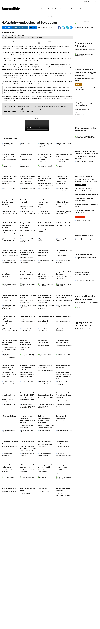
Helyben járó (43, 10)
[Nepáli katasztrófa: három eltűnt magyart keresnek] (86, 60)
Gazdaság (63, 8)
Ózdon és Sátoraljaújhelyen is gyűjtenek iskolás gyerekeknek (44, 419)
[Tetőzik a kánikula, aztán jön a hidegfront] (28, 457)
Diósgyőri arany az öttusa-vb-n (84, 44)
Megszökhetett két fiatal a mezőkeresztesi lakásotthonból (46, 319)
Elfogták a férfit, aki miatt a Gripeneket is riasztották (83, 190)
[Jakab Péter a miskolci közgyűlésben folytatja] (10, 147)
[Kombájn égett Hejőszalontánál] (46, 333)
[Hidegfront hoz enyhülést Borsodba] (64, 264)
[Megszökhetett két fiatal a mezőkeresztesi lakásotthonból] (46, 309)
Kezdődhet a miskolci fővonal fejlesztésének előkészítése (27, 252)
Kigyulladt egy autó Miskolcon (26, 156)
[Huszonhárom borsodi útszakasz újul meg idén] (10, 243)
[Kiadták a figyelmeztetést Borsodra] (64, 243)
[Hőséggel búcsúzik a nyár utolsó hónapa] (10, 434)
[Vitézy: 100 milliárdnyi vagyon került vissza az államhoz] (86, 93)
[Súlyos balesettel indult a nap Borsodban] (64, 288)
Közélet (68, 8)
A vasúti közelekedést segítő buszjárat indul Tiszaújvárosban (9, 319)
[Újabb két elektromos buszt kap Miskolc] (28, 192)
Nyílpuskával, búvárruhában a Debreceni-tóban (25, 342)
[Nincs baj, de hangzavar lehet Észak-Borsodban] (64, 309)
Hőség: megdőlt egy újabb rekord (28, 489)
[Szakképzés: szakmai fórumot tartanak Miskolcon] (10, 192)
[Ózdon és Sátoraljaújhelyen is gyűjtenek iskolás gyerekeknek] (46, 408)
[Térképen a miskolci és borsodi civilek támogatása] (28, 215)
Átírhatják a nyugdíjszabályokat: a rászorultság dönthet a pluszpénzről (86, 152)
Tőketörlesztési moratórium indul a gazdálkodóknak (86, 129)
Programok (74, 8)
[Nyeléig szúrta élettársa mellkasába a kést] (10, 169)
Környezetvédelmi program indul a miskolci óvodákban (45, 178)
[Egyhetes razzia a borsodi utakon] (46, 243)
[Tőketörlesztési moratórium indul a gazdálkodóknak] (86, 118)
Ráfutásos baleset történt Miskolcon (62, 177)
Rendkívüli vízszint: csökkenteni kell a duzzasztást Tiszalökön (9, 368)
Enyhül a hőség (42, 488)
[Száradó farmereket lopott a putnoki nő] (64, 333)
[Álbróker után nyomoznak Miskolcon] (64, 147)
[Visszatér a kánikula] (46, 434)
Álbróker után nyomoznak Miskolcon (64, 156)
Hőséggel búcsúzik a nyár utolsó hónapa (10, 443)
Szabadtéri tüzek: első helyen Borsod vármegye (46, 224)
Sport (81, 8)
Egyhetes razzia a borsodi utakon (43, 251)
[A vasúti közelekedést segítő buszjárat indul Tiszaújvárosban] (10, 309)
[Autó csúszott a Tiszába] (10, 408)
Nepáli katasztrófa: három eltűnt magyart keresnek (85, 73)
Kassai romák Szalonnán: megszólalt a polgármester (10, 274)
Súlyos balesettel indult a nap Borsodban (64, 296)
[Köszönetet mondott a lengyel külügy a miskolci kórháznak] (46, 147)
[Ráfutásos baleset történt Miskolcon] (64, 169)
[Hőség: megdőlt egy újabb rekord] (28, 481)
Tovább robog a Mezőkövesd (84, 235)
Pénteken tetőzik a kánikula (62, 443)
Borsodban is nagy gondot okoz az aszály (27, 273)
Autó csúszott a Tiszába (9, 416)
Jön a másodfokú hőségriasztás (7, 466)
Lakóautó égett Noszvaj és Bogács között (27, 318)
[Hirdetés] (50, 43)
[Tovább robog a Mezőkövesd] (86, 226)
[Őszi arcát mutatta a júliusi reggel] (46, 264)
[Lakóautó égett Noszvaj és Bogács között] (28, 309)
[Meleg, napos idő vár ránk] (10, 481)
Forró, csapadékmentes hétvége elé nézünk (45, 466)
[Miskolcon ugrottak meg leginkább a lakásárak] (28, 169)
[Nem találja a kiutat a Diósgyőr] (86, 244)
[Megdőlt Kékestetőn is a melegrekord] (64, 481)
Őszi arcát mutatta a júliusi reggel (44, 273)
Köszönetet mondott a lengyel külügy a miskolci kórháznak (45, 157)
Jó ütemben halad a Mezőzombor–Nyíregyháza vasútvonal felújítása (27, 419)
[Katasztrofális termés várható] (28, 434)
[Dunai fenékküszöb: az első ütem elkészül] (86, 286)
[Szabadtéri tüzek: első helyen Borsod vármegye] (46, 215)
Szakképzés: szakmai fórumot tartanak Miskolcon (8, 202)
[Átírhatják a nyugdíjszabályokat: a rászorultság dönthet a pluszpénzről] (86, 142)
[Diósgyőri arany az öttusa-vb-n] (86, 33)
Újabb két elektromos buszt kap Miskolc (26, 201)
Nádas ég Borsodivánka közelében (9, 296)
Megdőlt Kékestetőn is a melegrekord (63, 489)
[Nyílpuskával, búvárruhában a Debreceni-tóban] (28, 333)
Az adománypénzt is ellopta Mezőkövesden (45, 296)
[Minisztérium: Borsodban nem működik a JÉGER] (64, 215)
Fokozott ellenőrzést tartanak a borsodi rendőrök (44, 202)
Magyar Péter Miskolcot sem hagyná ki (45, 366)
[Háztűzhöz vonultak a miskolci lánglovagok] (64, 192)
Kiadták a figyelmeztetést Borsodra (64, 251)
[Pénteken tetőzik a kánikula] (64, 434)
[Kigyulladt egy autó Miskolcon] (28, 147)
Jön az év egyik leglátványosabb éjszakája (61, 467)
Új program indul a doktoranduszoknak (85, 324)
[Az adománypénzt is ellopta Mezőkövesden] (46, 288)
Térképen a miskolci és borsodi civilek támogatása (27, 225)
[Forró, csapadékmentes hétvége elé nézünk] (46, 457)
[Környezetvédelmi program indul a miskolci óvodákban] (46, 169)
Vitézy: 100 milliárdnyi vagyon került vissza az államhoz (86, 104)
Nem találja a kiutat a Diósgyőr (84, 254)
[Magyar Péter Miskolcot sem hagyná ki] (46, 358)
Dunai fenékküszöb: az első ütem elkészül (86, 297)
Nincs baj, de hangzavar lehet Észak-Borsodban (63, 318)
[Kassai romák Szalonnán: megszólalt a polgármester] (10, 264)
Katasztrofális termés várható (27, 443)
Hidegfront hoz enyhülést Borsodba (64, 273)
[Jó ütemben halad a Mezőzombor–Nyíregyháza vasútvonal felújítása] (28, 408)
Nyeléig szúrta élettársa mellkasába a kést (9, 177)
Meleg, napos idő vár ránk (10, 488)
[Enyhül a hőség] (46, 481)
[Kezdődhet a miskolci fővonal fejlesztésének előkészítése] (28, 243)
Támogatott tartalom (87, 10)
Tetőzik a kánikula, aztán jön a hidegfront (27, 466)
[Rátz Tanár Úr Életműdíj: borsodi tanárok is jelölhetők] (10, 215)
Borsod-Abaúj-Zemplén (51, 10)
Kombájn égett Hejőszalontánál (43, 341)
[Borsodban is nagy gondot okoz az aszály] (28, 264)
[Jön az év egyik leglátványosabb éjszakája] (64, 457)
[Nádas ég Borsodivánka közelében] (10, 288)
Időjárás (33, 27)
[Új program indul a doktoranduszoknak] (86, 313)
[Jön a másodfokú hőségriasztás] (10, 457)
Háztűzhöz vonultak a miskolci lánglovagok (63, 201)
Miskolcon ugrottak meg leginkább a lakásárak (27, 177)
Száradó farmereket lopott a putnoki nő (62, 341)
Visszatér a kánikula (44, 441)
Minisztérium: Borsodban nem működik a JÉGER (64, 224)
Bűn (78, 8)
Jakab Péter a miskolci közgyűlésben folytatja (9, 156)
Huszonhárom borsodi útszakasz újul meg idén (9, 251)
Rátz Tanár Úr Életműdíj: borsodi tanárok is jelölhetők (9, 225)
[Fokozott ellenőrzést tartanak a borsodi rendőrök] (46, 192)
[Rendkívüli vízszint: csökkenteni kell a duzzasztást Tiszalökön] (10, 358)
